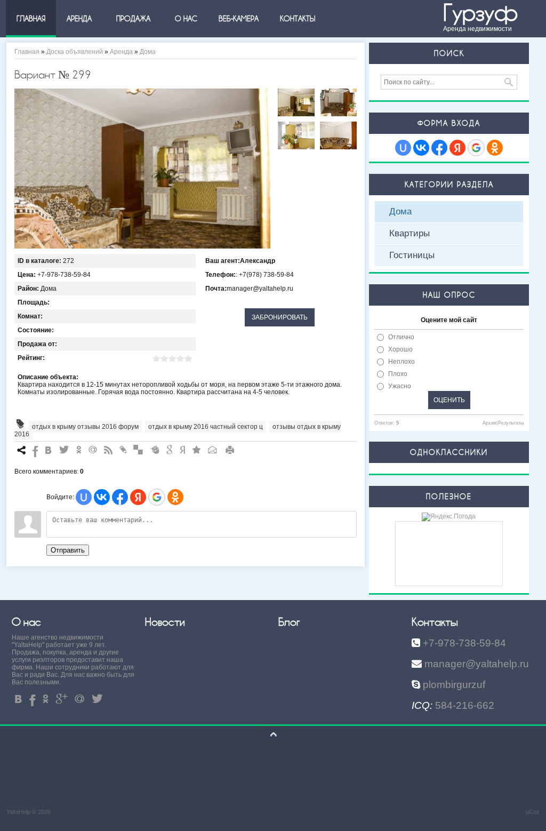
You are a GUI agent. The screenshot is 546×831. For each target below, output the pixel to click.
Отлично (401, 337)
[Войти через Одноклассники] (175, 497)
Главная (26, 51)
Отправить (68, 550)
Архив (489, 423)
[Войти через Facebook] (120, 497)
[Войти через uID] (84, 497)
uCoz (533, 812)
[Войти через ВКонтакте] (102, 497)
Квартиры (409, 233)
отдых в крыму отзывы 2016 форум (85, 426)
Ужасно (399, 386)
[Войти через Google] (156, 497)
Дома (148, 51)
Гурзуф (480, 13)
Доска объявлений (74, 51)
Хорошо (400, 349)
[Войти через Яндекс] (138, 497)
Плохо (397, 374)
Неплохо (401, 361)
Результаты (511, 423)
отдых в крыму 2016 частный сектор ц (205, 426)
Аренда (121, 51)
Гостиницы (412, 255)
